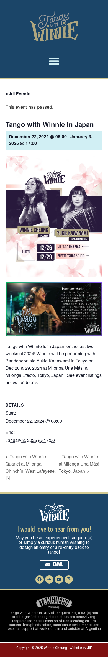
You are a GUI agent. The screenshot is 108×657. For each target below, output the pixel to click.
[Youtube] (59, 579)
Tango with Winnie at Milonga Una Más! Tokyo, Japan (79, 463)
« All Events (18, 93)
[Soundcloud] (49, 579)
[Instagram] (69, 579)
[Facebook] (39, 579)
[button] (54, 61)
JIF (89, 648)
